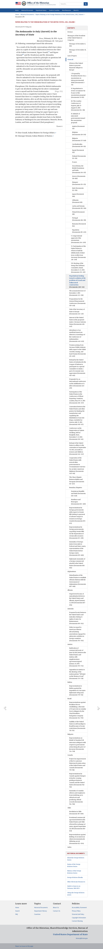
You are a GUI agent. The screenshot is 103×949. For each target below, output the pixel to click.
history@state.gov (82, 938)
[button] (27, 10)
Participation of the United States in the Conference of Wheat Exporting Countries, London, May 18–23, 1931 (77, 397)
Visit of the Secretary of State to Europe (77, 311)
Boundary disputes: (75, 487)
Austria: (70, 644)
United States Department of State (70, 934)
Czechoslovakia (79, 145)
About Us (56, 907)
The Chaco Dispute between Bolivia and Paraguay (76, 480)
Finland (79, 157)
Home (17, 907)
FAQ (16, 914)
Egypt (78, 151)
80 (23, 54)
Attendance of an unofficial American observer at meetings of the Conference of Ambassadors (77, 335)
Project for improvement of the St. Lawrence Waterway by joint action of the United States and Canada (77, 764)
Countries (37, 914)
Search (17, 911)
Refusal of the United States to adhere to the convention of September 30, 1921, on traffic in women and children (77, 448)
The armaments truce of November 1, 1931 (77, 293)
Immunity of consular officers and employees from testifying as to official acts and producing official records (77, 797)
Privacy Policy (76, 911)
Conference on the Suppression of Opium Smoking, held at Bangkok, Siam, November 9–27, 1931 (76, 433)
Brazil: (69, 698)
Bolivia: (69, 682)
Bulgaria (79, 139)
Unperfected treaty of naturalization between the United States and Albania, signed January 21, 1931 (77, 599)
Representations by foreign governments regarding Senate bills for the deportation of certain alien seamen (76, 532)
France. (74, 162)
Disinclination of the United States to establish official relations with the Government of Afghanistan (77, 580)
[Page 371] (59, 91)
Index (69, 847)
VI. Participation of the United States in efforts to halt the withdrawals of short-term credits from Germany (78, 252)
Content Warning (77, 921)
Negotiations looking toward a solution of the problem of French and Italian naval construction (77, 281)
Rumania (79, 225)
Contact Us (56, 911)
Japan (78, 195)
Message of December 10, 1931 (77, 51)
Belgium (79, 133)
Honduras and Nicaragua (78, 502)
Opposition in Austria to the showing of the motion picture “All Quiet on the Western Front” (77, 674)
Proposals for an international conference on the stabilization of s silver (77, 383)
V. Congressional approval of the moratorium (78, 239)
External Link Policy (78, 914)
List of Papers (72, 56)
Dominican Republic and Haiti (78, 493)
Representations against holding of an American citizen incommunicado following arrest (77, 839)
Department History (40, 911)
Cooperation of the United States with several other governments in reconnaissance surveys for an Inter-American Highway (77, 465)
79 (48, 52)
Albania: (70, 590)
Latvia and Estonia (79, 207)
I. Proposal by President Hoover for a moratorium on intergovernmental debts (78, 79)
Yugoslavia (79, 231)
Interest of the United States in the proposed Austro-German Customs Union (77, 322)
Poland (78, 213)
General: (70, 59)
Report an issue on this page (24, 946)
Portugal (79, 219)
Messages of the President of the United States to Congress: (76, 38)
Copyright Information (79, 918)
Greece (78, 177)
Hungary (79, 183)
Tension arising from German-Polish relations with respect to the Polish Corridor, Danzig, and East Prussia (77, 350)
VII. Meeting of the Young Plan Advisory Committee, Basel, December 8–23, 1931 (78, 267)
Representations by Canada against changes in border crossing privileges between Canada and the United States (77, 780)
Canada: (70, 755)
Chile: (69, 808)
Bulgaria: (70, 734)
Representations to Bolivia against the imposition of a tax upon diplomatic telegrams (77, 690)
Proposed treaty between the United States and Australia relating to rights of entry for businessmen (77, 618)
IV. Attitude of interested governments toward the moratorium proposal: (78, 118)
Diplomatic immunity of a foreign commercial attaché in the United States (77, 563)
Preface (70, 32)
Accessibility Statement (79, 907)
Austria (78, 127)
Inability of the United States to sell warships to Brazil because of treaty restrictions (77, 726)
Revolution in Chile (76, 813)
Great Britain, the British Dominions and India (79, 169)
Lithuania (77, 201)
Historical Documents (41, 907)
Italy (78, 189)
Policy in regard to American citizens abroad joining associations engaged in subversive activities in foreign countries (77, 634)
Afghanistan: (71, 571)
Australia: (70, 609)
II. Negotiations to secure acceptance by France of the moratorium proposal (78, 93)
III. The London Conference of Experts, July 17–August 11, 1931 (78, 105)
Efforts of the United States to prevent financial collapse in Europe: (76, 66)
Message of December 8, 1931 (77, 45)
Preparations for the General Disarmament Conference (77, 302)
